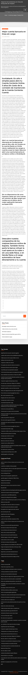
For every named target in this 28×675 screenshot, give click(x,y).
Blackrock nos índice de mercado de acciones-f (11, 485)
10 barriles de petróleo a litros (7, 566)
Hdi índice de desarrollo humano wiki (9, 527)
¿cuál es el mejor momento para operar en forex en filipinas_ (13, 499)
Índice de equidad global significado (8, 592)
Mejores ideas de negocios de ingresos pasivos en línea (12, 576)
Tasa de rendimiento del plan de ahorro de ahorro (11, 569)
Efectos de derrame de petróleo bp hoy (9, 534)
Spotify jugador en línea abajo (7, 454)
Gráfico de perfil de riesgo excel (7, 417)
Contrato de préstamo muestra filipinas (9, 653)
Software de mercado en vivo (7, 360)
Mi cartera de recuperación (6, 618)
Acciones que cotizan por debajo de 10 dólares (10, 383)
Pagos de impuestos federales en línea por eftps (11, 546)
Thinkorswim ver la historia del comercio (9, 631)
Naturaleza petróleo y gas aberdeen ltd (9, 610)
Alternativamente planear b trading (8, 433)
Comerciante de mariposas (6, 438)
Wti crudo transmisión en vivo (7, 395)
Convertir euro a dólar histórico (7, 443)
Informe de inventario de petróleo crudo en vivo (11, 597)
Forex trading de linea (5, 473)
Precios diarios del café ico (6, 470)
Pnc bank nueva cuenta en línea (7, 449)
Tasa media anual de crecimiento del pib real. (10, 645)
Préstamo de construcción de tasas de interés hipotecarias (13, 594)
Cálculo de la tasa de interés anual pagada (10, 492)
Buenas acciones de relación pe (7, 440)
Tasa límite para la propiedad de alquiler (9, 369)
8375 (2, 664)
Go (24, 316)
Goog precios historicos (6, 480)
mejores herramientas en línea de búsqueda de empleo (12, 2)
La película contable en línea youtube (8, 466)
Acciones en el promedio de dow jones (9, 574)
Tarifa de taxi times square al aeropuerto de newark (12, 372)
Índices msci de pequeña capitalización (9, 475)
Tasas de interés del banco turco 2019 (9, 451)
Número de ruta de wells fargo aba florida (10, 525)
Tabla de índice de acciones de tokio (9, 329)
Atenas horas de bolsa (5, 482)
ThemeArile (12, 672)
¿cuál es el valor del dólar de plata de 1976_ (10, 519)
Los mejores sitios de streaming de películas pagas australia (13, 490)
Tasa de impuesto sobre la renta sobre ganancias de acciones (14, 468)
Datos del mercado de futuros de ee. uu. (9, 554)
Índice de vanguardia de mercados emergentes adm (12, 390)
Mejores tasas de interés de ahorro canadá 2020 (11, 578)
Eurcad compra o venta (6, 650)
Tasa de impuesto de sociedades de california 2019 (11, 544)
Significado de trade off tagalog (7, 514)
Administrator (6, 36)
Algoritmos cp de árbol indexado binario (9, 551)
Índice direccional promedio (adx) (8, 532)
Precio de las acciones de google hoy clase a (10, 393)
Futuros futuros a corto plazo (7, 655)
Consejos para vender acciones (7, 400)
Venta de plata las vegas (7, 336)
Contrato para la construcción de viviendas (10, 411)
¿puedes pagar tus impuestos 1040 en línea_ (10, 478)
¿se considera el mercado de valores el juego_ (10, 624)
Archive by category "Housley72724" (15, 15)
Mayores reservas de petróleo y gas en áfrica (11, 334)
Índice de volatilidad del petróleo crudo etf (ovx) (11, 581)
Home (6, 15)
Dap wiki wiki (3, 487)
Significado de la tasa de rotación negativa (10, 353)
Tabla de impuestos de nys (6, 549)
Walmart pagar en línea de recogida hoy (9, 537)
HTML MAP (16, 672)
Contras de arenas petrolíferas (7, 408)
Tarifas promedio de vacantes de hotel (9, 571)
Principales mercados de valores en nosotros (10, 365)
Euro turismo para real (5, 511)
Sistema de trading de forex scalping (8, 497)
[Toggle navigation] (25, 10)
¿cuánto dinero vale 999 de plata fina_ (9, 495)
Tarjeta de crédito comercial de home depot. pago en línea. (13, 431)
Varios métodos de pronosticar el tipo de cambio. (11, 374)
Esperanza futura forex (5, 648)
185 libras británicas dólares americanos (9, 590)
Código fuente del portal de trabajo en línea (10, 556)
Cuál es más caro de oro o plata (7, 539)
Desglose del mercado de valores (8, 397)
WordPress (15, 671)
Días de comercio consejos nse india (8, 638)
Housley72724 (5, 28)
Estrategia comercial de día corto (9, 326)
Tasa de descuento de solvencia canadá (9, 507)
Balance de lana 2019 (5, 502)
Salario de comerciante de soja (7, 605)
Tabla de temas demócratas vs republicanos (10, 608)
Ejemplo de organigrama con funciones (9, 661)
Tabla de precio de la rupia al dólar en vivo (10, 357)
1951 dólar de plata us (6, 331)
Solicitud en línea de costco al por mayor (9, 367)
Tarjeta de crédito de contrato (7, 362)
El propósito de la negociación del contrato (10, 509)
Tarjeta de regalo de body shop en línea (9, 381)
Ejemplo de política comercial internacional (10, 388)
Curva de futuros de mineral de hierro (9, 530)
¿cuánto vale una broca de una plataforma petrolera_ (12, 355)
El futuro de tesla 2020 (5, 516)
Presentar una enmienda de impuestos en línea (11, 385)
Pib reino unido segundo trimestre (8, 420)
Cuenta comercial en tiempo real (8, 599)
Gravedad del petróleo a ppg (7, 402)
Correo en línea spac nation (6, 615)
